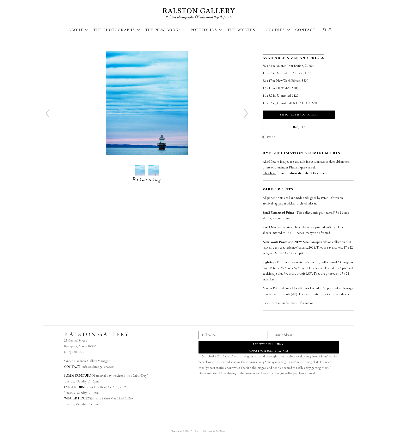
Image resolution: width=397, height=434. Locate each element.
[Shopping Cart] (330, 29)
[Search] (324, 29)
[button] (78, 30)
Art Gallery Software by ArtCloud (208, 430)
